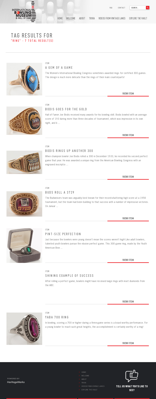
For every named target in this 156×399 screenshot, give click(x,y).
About (82, 18)
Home (60, 18)
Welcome (70, 18)
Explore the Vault (138, 18)
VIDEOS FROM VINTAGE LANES (112, 18)
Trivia (92, 18)
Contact (121, 7)
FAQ (111, 7)
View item (128, 93)
